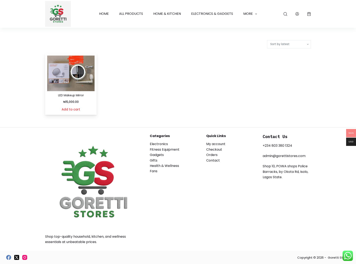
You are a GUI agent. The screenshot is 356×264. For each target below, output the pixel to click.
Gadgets (157, 154)
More (248, 13)
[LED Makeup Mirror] (71, 73)
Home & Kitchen (167, 13)
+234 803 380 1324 (277, 145)
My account (215, 144)
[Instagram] (24, 257)
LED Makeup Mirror (71, 95)
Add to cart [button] (71, 109)
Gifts (153, 160)
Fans (153, 171)
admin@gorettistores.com (284, 156)
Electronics (159, 144)
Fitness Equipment (164, 149)
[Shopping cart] (309, 14)
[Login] (297, 14)
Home (104, 13)
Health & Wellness (164, 165)
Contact (213, 160)
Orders (212, 154)
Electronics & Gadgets (212, 13)
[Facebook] (8, 257)
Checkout (214, 149)
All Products (131, 13)
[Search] (285, 14)
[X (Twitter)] (16, 257)
